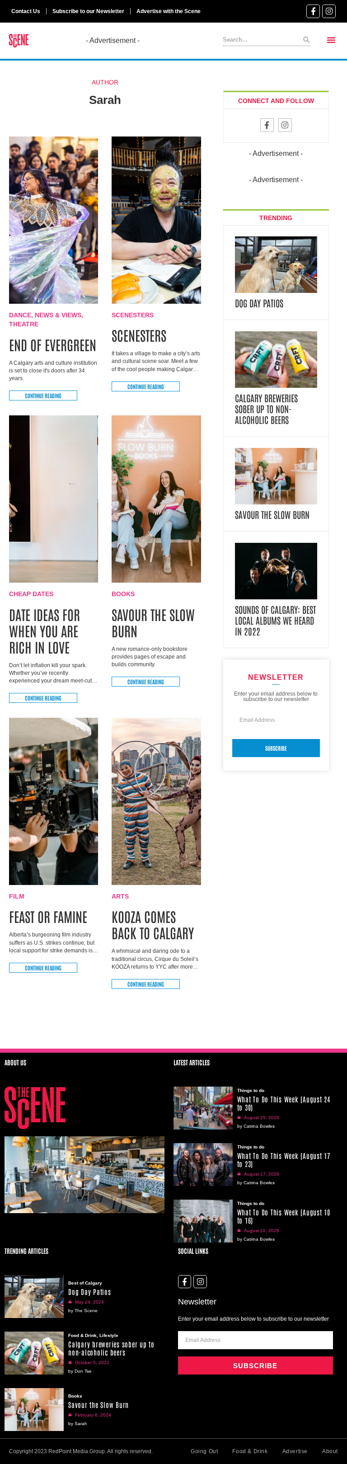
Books (123, 594)
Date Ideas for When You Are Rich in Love (44, 630)
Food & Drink (82, 1335)
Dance (20, 315)
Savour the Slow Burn (153, 622)
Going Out (204, 1451)
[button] (331, 40)
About (330, 1451)
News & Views (58, 315)
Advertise (295, 1451)
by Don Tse (80, 1371)
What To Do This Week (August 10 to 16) (283, 1216)
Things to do (250, 1090)
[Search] (306, 40)
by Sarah (77, 1423)
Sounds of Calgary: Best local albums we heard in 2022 (275, 620)
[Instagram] (329, 11)
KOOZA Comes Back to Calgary (154, 924)
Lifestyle (108, 1335)
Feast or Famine (49, 916)
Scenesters (133, 315)
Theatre (23, 324)
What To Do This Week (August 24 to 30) (283, 1103)
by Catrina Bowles (256, 1126)
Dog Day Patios (259, 303)
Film (16, 896)
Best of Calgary (85, 1282)
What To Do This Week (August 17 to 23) (283, 1159)
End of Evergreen (52, 344)
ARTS (120, 896)
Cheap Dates (31, 594)
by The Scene (83, 1310)
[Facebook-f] (313, 11)
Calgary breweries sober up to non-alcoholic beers (266, 408)
